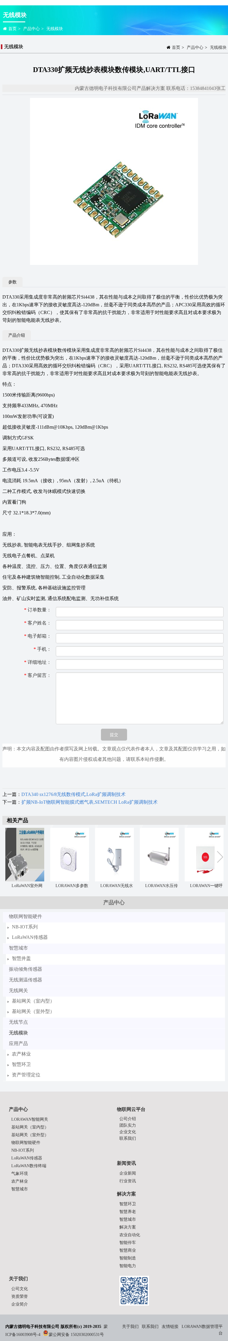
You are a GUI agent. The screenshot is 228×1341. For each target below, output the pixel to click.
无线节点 (18, 1022)
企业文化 (127, 1132)
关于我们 (131, 1326)
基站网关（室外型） (33, 1011)
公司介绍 (127, 1119)
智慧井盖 (21, 958)
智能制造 (127, 1258)
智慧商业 (127, 1250)
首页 (12, 28)
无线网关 (18, 990)
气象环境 (19, 1173)
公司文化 (19, 1289)
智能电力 (127, 1266)
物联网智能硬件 (25, 916)
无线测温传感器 (25, 979)
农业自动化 (129, 1235)
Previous (10, 857)
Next (220, 857)
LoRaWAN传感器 (30, 937)
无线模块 (54, 28)
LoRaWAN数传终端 (28, 1166)
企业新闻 (127, 1173)
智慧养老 (127, 1211)
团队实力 (127, 1125)
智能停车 (127, 1242)
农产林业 (21, 1053)
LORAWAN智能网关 (29, 1119)
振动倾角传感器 (25, 969)
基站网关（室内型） (33, 1000)
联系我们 (127, 1138)
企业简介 (19, 1304)
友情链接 (170, 1326)
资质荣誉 (19, 1296)
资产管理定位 (26, 1074)
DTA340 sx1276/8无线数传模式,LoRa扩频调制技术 (73, 794)
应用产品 (18, 1043)
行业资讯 (127, 1181)
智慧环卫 (21, 1064)
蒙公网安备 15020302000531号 (76, 1334)
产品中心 (31, 28)
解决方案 (127, 1227)
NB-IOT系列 (25, 926)
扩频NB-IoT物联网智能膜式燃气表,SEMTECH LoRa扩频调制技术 (89, 802)
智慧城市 (18, 947)
